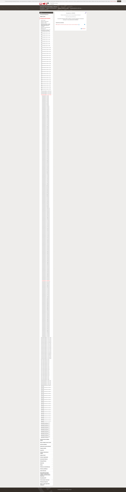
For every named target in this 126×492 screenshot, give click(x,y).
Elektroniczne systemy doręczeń (45, 446)
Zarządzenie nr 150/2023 (46, 264)
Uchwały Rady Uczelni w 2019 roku (45, 46)
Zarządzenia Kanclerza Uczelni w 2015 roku (46, 407)
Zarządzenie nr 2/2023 (45, 97)
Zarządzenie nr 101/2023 (46, 209)
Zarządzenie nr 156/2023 (46, 271)
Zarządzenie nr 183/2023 (46, 302)
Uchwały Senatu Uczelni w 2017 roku (46, 66)
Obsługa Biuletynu (43, 460)
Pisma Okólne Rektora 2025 (45, 360)
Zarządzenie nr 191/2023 (46, 311)
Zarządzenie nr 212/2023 (46, 335)
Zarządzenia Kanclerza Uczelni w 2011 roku (46, 415)
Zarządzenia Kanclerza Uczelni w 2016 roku (46, 405)
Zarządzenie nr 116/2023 (46, 226)
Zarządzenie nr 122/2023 (46, 233)
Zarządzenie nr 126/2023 (46, 237)
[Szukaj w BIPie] (85, 13)
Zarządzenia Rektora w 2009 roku (46, 353)
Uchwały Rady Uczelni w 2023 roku (45, 38)
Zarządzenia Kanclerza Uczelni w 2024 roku (46, 390)
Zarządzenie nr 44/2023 (45, 144)
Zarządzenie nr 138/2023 (46, 251)
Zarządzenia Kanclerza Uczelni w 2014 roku (46, 409)
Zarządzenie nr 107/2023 (46, 216)
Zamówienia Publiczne (44, 459)
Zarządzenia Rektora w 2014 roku (46, 347)
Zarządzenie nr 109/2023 (46, 218)
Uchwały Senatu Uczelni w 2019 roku (46, 62)
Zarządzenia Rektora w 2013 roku (46, 348)
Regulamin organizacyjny (44, 21)
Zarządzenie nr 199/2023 (46, 320)
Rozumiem (119, 1)
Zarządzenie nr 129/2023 (46, 241)
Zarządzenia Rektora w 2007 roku (46, 355)
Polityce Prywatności (113, 1)
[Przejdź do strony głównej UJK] (52, 4)
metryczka (83, 28)
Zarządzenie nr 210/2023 (46, 332)
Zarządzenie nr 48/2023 (45, 149)
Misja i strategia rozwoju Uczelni (45, 442)
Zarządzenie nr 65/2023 (45, 168)
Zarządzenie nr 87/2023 (45, 193)
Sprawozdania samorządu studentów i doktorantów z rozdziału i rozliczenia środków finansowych (45, 474)
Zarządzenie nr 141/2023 (46, 254)
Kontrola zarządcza (43, 444)
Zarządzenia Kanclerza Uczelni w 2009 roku (46, 419)
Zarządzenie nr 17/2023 (45, 114)
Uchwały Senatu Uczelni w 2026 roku (46, 48)
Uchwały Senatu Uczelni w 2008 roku (46, 83)
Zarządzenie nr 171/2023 (46, 288)
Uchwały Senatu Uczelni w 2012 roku (46, 75)
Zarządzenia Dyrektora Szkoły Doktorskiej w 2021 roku (45, 433)
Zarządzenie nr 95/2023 (45, 202)
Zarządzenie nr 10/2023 (45, 106)
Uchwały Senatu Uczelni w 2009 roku (46, 81)
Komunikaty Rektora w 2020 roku (46, 384)
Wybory (41, 464)
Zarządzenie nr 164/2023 (44, 9)
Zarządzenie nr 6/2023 (45, 101)
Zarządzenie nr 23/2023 (45, 120)
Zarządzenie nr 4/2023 (45, 99)
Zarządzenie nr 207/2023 (46, 329)
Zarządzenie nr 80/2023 (45, 185)
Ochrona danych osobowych (44, 479)
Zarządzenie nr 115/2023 (46, 225)
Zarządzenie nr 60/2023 (45, 162)
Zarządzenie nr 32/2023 (45, 131)
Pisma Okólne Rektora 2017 (45, 370)
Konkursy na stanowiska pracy (45, 466)
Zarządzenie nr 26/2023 (45, 124)
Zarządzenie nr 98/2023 (45, 205)
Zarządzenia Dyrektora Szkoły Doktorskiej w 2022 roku (45, 431)
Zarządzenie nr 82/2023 (45, 187)
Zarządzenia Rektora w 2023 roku (75, 8)
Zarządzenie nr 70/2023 (45, 174)
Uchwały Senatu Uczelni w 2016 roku (46, 68)
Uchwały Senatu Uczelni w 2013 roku (46, 73)
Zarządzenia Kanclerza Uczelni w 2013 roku (46, 411)
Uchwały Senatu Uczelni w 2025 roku (46, 50)
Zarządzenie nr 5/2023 (45, 100)
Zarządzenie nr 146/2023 (46, 260)
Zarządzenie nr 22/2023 (45, 119)
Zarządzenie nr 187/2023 (46, 306)
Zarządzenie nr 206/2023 (46, 328)
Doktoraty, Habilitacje (43, 468)
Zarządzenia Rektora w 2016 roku (46, 344)
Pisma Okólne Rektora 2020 (45, 367)
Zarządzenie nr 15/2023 (45, 111)
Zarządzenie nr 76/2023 (45, 180)
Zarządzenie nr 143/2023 (46, 256)
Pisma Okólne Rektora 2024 (45, 362)
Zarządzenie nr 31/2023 (45, 129)
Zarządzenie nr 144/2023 (46, 258)
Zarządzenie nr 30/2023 (45, 128)
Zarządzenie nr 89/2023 (45, 195)
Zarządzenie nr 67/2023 (45, 170)
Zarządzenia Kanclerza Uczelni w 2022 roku (46, 394)
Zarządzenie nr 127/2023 (46, 238)
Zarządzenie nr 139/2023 (46, 252)
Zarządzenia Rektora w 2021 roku (46, 338)
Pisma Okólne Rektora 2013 (45, 375)
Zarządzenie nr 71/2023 (45, 175)
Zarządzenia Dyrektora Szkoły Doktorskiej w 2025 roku (45, 425)
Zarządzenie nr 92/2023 (45, 199)
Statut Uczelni (43, 20)
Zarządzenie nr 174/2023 (46, 292)
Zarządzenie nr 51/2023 (45, 152)
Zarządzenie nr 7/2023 (45, 102)
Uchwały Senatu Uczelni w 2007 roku (46, 85)
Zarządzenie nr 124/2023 (46, 235)
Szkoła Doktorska (43, 470)
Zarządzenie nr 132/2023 (46, 244)
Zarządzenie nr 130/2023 (46, 242)
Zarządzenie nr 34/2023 (45, 133)
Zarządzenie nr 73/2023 (45, 177)
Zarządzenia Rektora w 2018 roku (46, 342)
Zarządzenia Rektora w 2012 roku (46, 349)
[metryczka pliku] (84, 24)
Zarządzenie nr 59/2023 (45, 161)
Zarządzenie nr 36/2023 (45, 135)
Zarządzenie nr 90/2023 (45, 196)
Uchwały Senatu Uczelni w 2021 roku (46, 58)
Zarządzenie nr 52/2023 (45, 153)
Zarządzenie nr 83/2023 (45, 188)
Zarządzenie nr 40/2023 (45, 140)
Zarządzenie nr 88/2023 (45, 194)
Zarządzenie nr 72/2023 (45, 176)
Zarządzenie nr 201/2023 (46, 322)
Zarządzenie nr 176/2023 (46, 294)
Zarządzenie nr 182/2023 (46, 301)
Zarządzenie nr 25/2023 (45, 123)
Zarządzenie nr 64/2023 (45, 167)
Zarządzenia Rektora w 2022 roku (46, 337)
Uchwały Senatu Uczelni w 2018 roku (46, 64)
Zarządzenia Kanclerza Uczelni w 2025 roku (46, 388)
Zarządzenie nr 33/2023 (45, 132)
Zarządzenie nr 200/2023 (46, 321)
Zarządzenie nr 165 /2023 (46, 281)
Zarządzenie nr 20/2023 (45, 117)
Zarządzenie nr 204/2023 (46, 326)
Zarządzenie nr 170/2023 (46, 287)
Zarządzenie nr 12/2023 (45, 108)
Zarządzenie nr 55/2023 (45, 157)
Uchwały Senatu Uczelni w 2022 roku (46, 56)
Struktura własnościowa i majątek (44, 453)
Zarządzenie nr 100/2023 (46, 208)
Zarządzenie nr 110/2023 (46, 219)
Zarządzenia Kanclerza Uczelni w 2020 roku (46, 398)
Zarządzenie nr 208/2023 (46, 330)
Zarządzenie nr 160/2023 (46, 276)
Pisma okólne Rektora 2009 (45, 379)
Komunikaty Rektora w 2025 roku (46, 380)
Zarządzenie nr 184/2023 (46, 303)
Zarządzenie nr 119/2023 (46, 229)
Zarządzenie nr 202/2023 (46, 323)
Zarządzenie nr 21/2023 (45, 118)
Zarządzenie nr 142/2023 (46, 255)
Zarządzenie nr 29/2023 (45, 127)
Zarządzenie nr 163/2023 (46, 279)
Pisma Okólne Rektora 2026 (45, 359)
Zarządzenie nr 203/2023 (46, 324)
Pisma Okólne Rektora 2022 (45, 364)
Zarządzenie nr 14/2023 (45, 110)
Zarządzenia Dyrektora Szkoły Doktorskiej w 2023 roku (45, 429)
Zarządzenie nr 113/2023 (46, 222)
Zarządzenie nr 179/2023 (46, 297)
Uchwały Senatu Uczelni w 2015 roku (46, 70)
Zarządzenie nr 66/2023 (45, 169)
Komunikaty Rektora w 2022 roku (46, 381)
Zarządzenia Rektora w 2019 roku (46, 341)
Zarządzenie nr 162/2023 (46, 278)
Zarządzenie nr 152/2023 (46, 267)
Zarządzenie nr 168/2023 (46, 285)
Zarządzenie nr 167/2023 (46, 284)
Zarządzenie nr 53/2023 (45, 154)
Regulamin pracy (43, 28)
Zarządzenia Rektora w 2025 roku (46, 92)
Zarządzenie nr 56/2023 (45, 158)
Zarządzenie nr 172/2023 (46, 289)
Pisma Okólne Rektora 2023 (45, 363)
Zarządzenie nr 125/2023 (46, 236)
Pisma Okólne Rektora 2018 (45, 369)
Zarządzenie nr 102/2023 (46, 210)
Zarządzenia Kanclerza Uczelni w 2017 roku (46, 403)
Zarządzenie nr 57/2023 (45, 159)
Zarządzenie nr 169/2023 (46, 286)
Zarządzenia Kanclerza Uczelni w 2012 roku (46, 413)
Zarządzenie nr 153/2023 (46, 268)
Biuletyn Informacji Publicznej (51, 8)
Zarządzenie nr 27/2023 (45, 125)
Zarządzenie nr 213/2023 (46, 336)
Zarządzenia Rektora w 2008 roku (46, 354)
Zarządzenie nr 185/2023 (46, 304)
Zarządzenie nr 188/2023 (46, 307)
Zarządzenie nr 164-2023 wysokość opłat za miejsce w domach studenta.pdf (67, 24)
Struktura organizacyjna (44, 457)
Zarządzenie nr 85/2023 (45, 191)
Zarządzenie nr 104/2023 (46, 212)
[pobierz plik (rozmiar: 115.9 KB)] (56, 24)
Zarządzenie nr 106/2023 (46, 214)
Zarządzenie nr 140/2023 (46, 253)
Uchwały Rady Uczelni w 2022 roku (45, 40)
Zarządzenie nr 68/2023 (45, 171)
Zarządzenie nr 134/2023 (46, 246)
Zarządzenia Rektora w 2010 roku (46, 352)
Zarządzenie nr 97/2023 (45, 204)
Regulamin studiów (44, 22)
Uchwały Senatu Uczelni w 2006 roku (46, 87)
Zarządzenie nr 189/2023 (46, 309)
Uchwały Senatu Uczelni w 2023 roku (46, 54)
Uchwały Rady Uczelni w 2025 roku (45, 34)
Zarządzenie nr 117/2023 (46, 227)
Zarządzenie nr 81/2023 (45, 186)
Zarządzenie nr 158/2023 (46, 273)
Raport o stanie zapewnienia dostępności (45, 484)
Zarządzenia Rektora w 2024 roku (46, 93)
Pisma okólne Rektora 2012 (45, 376)
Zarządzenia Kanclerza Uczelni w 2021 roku (46, 396)
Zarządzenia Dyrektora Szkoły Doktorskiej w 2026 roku (45, 423)
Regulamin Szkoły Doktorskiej (45, 27)
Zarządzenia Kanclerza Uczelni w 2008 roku (46, 421)
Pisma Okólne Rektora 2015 (45, 373)
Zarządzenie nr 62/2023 (45, 165)
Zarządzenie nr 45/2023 (45, 145)
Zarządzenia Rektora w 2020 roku (46, 339)
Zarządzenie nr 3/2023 (45, 98)
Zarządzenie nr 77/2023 (45, 182)
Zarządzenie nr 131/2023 (46, 243)
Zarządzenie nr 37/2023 (45, 136)
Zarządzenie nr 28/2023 (45, 126)
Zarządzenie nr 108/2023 (46, 217)
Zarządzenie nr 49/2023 (45, 150)
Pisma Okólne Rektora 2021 (45, 365)
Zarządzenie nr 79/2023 (45, 184)
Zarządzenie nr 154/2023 (46, 269)
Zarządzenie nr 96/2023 (45, 203)
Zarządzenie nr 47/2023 (45, 148)
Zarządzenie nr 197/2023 (46, 318)
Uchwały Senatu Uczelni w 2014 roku (46, 72)
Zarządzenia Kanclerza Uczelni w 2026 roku (46, 386)
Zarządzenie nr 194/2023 (46, 314)
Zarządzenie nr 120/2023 (46, 230)
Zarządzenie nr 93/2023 (45, 200)
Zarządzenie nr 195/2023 (46, 315)
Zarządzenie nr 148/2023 (46, 262)
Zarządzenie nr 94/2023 (45, 201)
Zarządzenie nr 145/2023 (46, 259)
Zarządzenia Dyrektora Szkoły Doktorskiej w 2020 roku (45, 435)
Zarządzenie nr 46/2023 (45, 146)
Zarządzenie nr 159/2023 (46, 275)
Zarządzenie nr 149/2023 (46, 263)
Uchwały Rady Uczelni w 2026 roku (45, 32)
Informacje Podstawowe (44, 14)
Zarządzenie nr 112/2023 (46, 221)
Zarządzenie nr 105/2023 (46, 213)
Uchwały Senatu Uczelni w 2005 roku (46, 89)
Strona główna (42, 8)
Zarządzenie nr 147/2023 (46, 261)
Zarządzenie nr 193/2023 (46, 313)
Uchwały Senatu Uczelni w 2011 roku (46, 77)
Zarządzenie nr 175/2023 (46, 293)
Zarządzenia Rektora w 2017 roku (46, 343)
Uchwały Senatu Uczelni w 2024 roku (46, 52)
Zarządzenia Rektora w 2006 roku (46, 357)
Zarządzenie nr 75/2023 (45, 179)
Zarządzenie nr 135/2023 (46, 247)
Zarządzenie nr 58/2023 (45, 160)
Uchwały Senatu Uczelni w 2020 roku (46, 60)
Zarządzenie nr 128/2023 (46, 239)
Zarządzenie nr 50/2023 (45, 151)
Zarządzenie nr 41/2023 (45, 141)
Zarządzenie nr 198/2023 (46, 319)
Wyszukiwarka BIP (43, 477)
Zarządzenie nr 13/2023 (45, 109)
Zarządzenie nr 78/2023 (45, 183)
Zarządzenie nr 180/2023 (46, 298)
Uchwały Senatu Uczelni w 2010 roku (46, 79)
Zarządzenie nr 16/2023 (45, 112)
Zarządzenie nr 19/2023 (45, 116)
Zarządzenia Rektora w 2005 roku (46, 358)
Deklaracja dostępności (44, 481)
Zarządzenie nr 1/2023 (45, 95)
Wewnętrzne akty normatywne (63, 8)
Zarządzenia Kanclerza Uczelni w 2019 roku (46, 400)
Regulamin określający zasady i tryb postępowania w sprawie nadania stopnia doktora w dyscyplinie (45, 25)
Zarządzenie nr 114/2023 (46, 224)
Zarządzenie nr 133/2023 (46, 245)
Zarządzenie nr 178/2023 (46, 296)
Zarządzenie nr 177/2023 (46, 295)
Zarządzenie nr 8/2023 (45, 103)
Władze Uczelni (42, 16)
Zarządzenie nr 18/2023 (45, 115)
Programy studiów (43, 448)
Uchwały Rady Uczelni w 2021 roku (45, 42)
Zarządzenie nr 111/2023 (46, 220)
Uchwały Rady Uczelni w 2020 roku (45, 44)
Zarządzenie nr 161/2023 (46, 277)
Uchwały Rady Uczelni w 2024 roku (45, 36)
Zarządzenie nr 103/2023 (46, 211)
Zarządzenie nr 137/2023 (46, 250)
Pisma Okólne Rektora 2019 (45, 368)
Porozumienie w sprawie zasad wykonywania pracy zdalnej (45, 30)
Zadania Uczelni (42, 455)
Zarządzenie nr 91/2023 (45, 197)
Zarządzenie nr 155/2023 (46, 270)
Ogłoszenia (42, 462)
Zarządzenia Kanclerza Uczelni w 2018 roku (46, 402)
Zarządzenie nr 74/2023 (45, 178)
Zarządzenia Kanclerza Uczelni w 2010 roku (46, 417)
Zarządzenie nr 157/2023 (46, 272)
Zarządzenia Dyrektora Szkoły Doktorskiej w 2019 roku (45, 437)
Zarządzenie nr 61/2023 (45, 163)
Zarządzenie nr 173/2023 (46, 290)
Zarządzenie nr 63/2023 (45, 166)
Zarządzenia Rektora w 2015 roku (46, 346)
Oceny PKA (42, 450)
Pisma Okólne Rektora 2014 (45, 374)
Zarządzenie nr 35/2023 (45, 134)
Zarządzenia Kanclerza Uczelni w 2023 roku (46, 392)
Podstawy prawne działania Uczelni (44, 440)
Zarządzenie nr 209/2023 (46, 331)
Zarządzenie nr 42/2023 (45, 142)
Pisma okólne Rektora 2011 (45, 378)
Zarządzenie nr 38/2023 (45, 137)
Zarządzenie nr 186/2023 (46, 305)
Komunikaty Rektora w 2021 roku (46, 383)
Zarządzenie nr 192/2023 (46, 312)
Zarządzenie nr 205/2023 (46, 327)
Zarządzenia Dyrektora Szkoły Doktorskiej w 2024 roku (45, 427)
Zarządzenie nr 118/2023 (46, 228)
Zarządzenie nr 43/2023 (45, 143)
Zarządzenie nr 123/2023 (46, 234)
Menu (41, 12)
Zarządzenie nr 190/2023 (46, 310)
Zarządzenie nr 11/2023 (45, 107)
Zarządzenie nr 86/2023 (45, 192)
